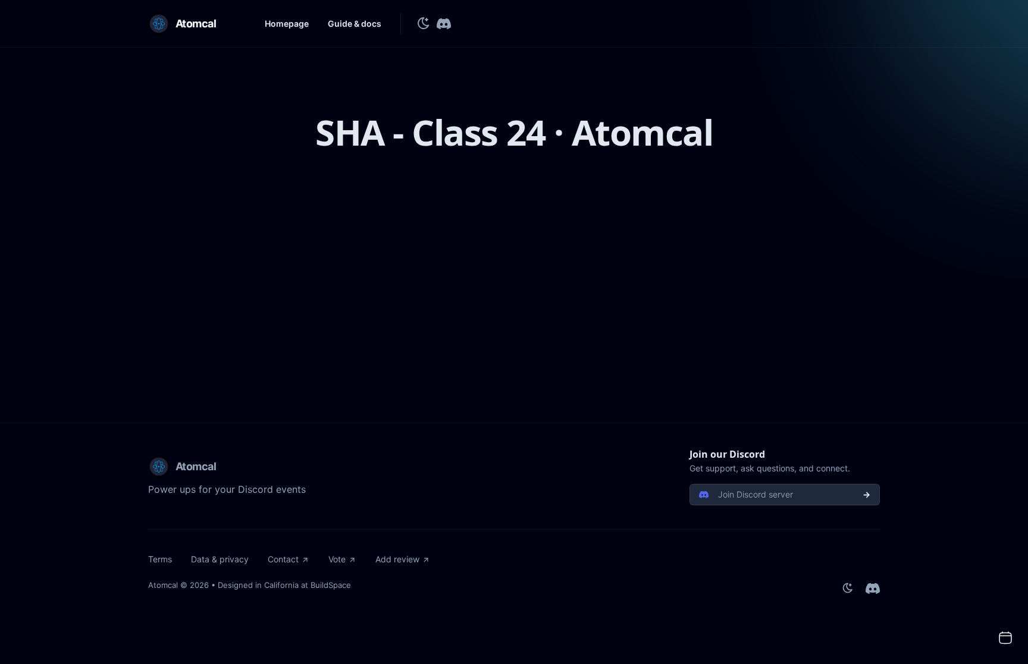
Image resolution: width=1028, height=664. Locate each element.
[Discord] (444, 24)
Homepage (287, 23)
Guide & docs (354, 23)
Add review (397, 559)
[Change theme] (423, 23)
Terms (160, 559)
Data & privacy (220, 559)
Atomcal (163, 585)
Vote (337, 559)
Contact (283, 559)
